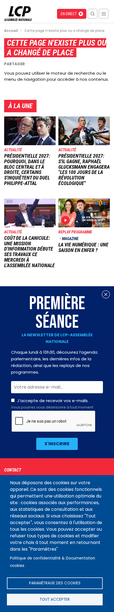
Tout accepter (55, 599)
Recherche (92, 14)
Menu (103, 14)
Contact (12, 470)
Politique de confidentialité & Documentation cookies (52, 562)
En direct (69, 14)
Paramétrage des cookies (55, 583)
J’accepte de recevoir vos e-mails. (52, 404)
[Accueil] (18, 19)
